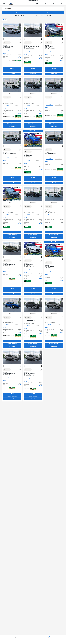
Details (16, 50)
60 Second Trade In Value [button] (12, 123)
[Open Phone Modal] (62, 4)
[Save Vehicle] (20, 43)
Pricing (7, 50)
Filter (50, 12)
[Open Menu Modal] (4, 4)
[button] (20, 39)
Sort (18, 12)
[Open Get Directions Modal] (54, 4)
